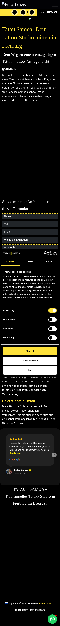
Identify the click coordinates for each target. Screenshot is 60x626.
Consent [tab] (10, 261)
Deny (30, 370)
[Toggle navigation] (55, 4)
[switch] (52, 319)
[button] (5, 455)
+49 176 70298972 (28, 188)
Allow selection (30, 360)
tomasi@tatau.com (28, 193)
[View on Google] (15, 459)
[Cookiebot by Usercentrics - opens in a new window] (44, 253)
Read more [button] (15, 453)
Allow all (30, 351)
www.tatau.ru (47, 603)
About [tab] (49, 261)
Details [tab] (30, 261)
